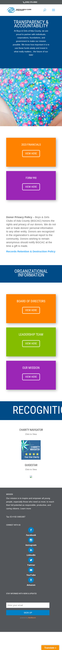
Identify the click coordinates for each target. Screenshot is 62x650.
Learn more (25, 508)
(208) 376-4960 (31, 2)
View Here (31, 153)
